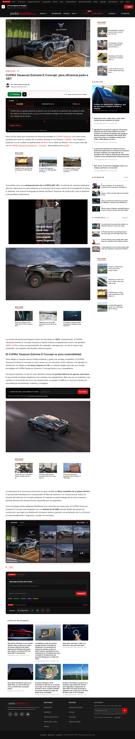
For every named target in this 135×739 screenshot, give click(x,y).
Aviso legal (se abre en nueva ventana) (38, 396)
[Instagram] (22, 714)
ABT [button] (67, 146)
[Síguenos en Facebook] (32, 610)
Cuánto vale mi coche (50, 721)
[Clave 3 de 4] (49, 121)
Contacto (72, 712)
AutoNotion (125, 13)
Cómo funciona (43, 130)
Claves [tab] (20, 104)
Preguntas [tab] (48, 104)
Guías (74, 13)
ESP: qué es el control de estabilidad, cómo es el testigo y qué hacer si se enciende (110, 167)
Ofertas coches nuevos (51, 717)
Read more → (125, 217)
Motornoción (56, 13)
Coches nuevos (97, 13)
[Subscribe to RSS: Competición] (18, 71)
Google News (24, 610)
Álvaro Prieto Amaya (20, 84)
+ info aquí (117, 717)
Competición (10, 71)
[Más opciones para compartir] (29, 94)
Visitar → (85, 605)
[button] (82, 522)
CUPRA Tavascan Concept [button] (29, 146)
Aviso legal (72, 717)
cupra (10, 567)
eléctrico (44, 142)
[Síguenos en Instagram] (43, 610)
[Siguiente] (87, 121)
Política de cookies (74, 721)
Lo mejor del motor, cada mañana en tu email (23, 391)
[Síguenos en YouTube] (48, 610)
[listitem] (22, 543)
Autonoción (43, 735)
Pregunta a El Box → (15, 125)
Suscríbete (82, 392)
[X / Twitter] (16, 714)
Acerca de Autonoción (76, 707)
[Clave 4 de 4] (51, 121)
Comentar (81, 593)
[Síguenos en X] (37, 610)
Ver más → (126, 177)
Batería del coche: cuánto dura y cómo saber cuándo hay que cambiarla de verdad (109, 119)
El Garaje (85, 13)
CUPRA (14, 345)
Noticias (43, 13)
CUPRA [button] (67, 139)
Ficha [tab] (76, 104)
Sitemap (46, 726)
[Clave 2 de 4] (46, 121)
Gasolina (112, 13)
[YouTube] (27, 714)
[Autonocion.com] (23, 13)
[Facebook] (10, 714)
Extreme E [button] (32, 146)
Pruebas (66, 13)
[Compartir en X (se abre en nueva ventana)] (24, 94)
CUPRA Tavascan (63, 136)
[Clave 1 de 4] (44, 121)
